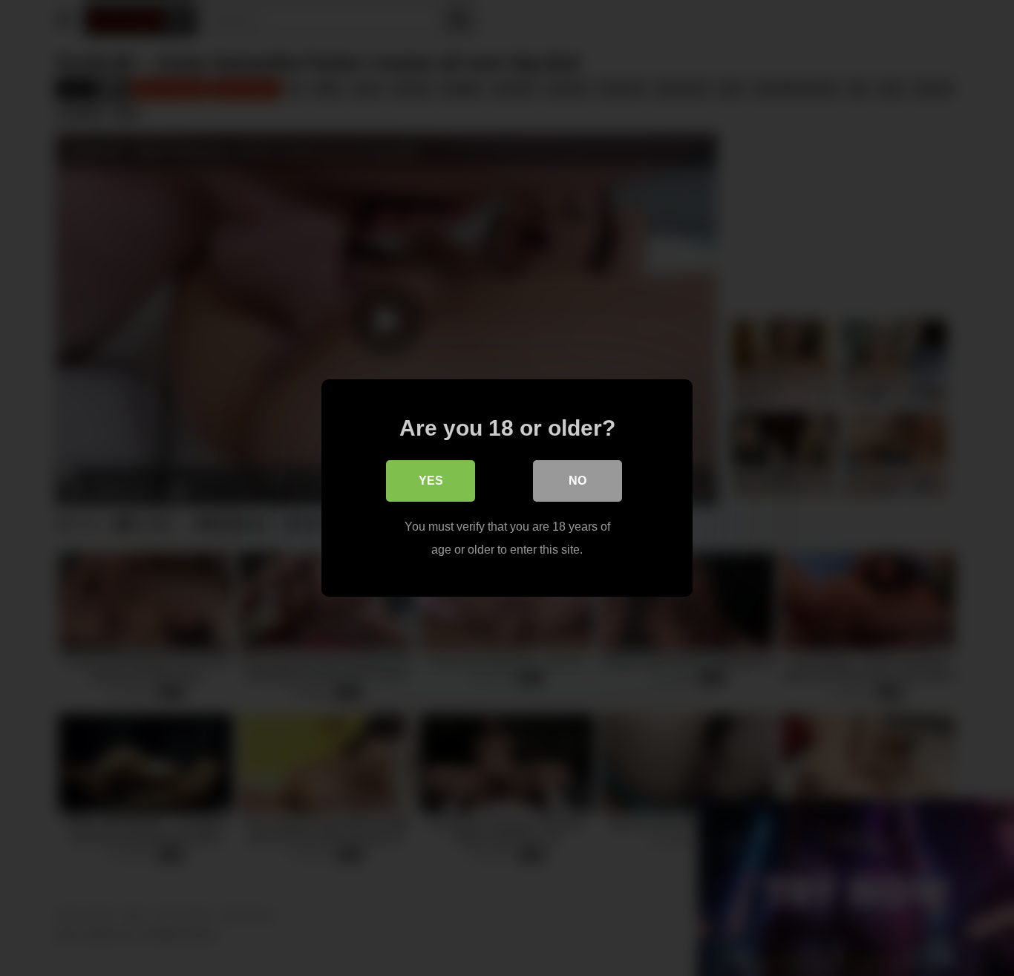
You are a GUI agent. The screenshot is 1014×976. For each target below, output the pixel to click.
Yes (431, 480)
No (577, 480)
